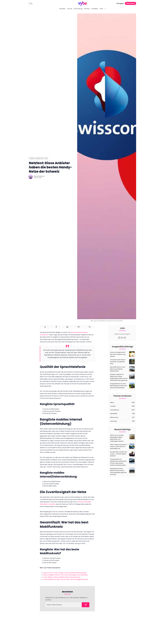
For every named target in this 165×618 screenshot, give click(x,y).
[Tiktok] (125, 338)
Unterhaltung (77, 9)
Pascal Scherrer (39, 176)
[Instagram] (119, 338)
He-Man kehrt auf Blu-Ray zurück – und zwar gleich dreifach (118, 454)
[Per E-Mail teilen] (78, 326)
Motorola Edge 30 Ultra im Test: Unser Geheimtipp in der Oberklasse (65, 575)
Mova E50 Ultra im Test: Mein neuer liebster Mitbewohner (117, 369)
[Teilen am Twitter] (45, 326)
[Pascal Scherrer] (30, 177)
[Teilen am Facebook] (56, 326)
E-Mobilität (94, 9)
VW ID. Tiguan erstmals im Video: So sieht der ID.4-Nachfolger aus (118, 446)
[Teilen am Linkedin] (67, 326)
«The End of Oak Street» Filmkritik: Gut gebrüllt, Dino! (118, 362)
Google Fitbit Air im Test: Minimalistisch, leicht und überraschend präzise (118, 386)
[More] (105, 8)
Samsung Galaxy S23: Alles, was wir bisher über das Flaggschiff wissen (65, 579)
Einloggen (120, 3)
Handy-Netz (39, 158)
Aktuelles (62, 9)
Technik (69, 9)
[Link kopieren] (89, 326)
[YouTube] (122, 338)
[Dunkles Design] (32, 3)
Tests (101, 9)
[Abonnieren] (85, 604)
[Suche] (30, 3)
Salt (46, 158)
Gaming (86, 9)
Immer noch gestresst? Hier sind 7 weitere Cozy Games (118, 354)
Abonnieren (130, 3)
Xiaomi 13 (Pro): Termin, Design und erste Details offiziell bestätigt (64, 573)
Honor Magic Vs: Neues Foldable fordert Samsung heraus (61, 577)
